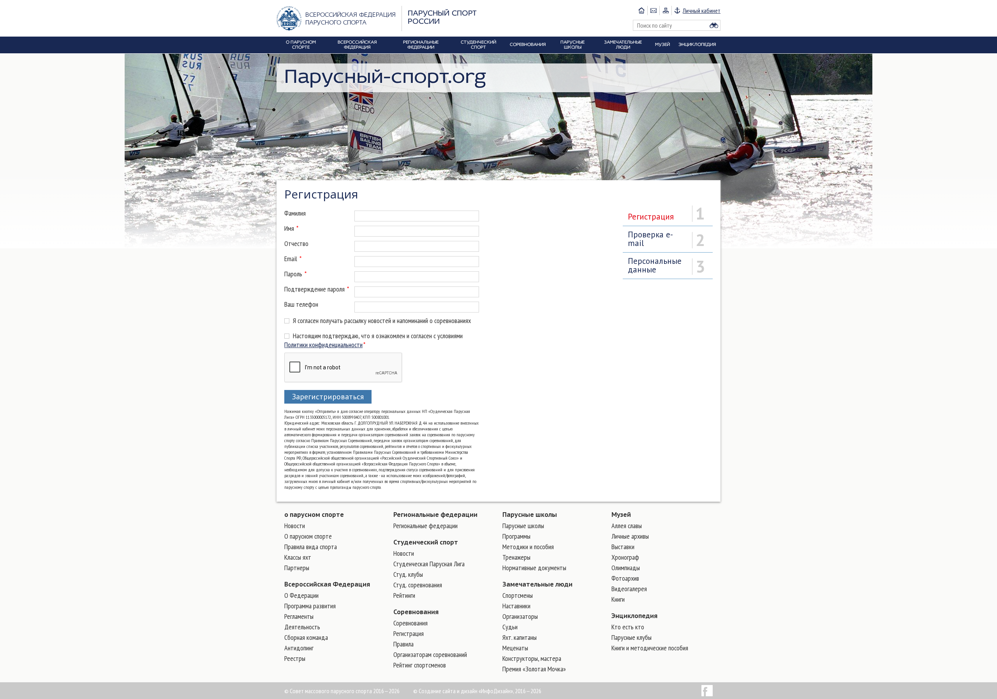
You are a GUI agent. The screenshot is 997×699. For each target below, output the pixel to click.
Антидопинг (299, 647)
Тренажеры (516, 557)
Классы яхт (297, 557)
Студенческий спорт (425, 542)
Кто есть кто (627, 626)
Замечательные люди (537, 584)
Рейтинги (404, 595)
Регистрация (408, 633)
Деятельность (302, 626)
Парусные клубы (631, 637)
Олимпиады (625, 567)
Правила (403, 643)
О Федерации (301, 595)
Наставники (516, 605)
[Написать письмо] (653, 10)
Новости (294, 525)
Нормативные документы (534, 567)
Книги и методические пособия (649, 647)
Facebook (707, 690)
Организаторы (520, 616)
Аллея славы (626, 525)
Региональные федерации (435, 514)
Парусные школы (529, 514)
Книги (618, 599)
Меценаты (515, 647)
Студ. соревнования (417, 584)
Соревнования (416, 612)
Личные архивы (630, 536)
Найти (714, 25)
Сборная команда (306, 637)
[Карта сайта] (665, 10)
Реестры (294, 658)
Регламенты (299, 616)
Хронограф (625, 557)
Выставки (622, 546)
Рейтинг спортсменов (419, 664)
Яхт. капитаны (519, 637)
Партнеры (296, 567)
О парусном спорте (308, 536)
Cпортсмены (517, 595)
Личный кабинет (701, 10)
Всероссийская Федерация (327, 584)
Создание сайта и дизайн (448, 691)
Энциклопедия (634, 616)
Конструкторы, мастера (531, 658)
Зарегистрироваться (328, 397)
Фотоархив (625, 578)
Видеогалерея (629, 588)
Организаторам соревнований (430, 654)
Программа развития (310, 605)
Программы (516, 536)
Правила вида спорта (310, 546)
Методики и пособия (528, 546)
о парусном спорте (314, 514)
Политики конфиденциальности (323, 344)
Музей (621, 514)
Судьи (510, 626)
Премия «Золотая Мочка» (534, 668)
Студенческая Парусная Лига (429, 563)
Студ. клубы (408, 574)
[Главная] (641, 10)
